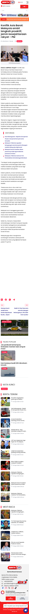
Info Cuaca (6, 6)
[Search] (26, 10)
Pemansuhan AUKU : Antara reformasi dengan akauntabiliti (18, 553)
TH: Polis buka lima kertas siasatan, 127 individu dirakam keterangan (18, 521)
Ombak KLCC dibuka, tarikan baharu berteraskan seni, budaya (18, 532)
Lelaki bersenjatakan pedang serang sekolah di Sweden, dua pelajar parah (18, 451)
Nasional (19, 41)
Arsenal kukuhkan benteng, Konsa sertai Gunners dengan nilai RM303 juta (17, 419)
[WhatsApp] (10, 300)
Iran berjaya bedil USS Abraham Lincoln (14, 364)
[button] (27, 2)
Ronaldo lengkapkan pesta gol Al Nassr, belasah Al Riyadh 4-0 (17, 398)
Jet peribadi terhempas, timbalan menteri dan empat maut (13, 347)
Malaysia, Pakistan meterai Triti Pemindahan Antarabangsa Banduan (18, 494)
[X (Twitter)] (2, 300)
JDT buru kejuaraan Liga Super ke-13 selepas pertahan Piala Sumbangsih (18, 441)
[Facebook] (6, 300)
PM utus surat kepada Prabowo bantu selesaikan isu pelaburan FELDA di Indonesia (18, 543)
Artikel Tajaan (6, 321)
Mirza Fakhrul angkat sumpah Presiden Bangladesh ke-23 (17, 462)
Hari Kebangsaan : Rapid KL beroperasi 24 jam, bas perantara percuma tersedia (16, 139)
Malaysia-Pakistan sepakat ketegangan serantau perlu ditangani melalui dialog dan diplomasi (16, 145)
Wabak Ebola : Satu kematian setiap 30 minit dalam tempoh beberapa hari (18, 430)
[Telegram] (14, 300)
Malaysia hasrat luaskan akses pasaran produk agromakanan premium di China (14, 152)
